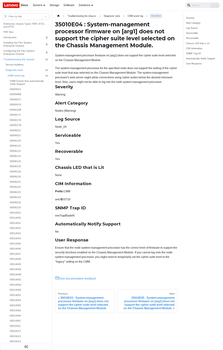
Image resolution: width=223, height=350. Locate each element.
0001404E (15, 290)
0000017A (15, 120)
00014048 (15, 259)
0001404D (15, 284)
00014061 (15, 320)
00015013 (15, 336)
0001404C (15, 279)
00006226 (15, 207)
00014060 (15, 315)
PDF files (8, 32)
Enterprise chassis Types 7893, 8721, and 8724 (24, 25)
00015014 (15, 341)
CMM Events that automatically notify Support (27, 82)
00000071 (15, 99)
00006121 (15, 145)
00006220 (15, 176)
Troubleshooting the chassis (18, 59)
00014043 (15, 233)
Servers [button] (37, 5)
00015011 (15, 326)
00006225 (15, 202)
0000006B (15, 94)
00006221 (15, 181)
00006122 (15, 151)
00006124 (15, 161)
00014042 (15, 228)
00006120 (15, 140)
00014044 (15, 238)
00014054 (15, 300)
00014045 (15, 243)
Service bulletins (15, 64)
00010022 (15, 212)
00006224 (15, 197)
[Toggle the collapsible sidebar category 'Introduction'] (47, 37)
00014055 (15, 305)
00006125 (15, 166)
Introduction (10, 37)
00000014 (15, 89)
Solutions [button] (84, 5)
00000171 (15, 115)
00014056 (15, 310)
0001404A (15, 269)
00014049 (15, 264)
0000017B (15, 125)
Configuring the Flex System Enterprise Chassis (19, 52)
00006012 (15, 135)
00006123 (15, 156)
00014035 (15, 218)
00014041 (15, 223)
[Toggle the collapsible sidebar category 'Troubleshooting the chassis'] (47, 59)
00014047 (15, 253)
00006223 (15, 192)
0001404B (15, 274)
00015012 (15, 331)
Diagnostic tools (14, 70)
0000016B (15, 109)
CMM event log (16, 75)
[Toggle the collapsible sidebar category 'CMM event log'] (47, 76)
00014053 (15, 295)
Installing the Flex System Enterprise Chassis (17, 44)
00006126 (15, 171)
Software (68, 5)
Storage (54, 5)
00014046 (15, 248)
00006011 (15, 130)
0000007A (15, 104)
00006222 (15, 187)
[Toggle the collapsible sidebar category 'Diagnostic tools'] (47, 70)
